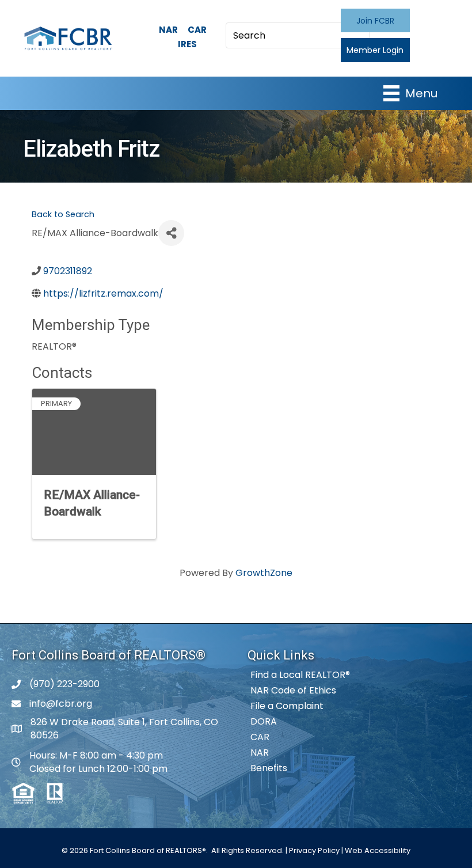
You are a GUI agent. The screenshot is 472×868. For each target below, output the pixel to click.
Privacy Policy (314, 850)
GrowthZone (263, 572)
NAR (168, 30)
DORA (263, 721)
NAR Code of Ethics (293, 690)
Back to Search (63, 214)
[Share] (171, 233)
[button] (375, 20)
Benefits (268, 768)
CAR (197, 30)
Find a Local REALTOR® (300, 674)
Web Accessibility (377, 850)
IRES (187, 44)
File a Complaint (286, 705)
